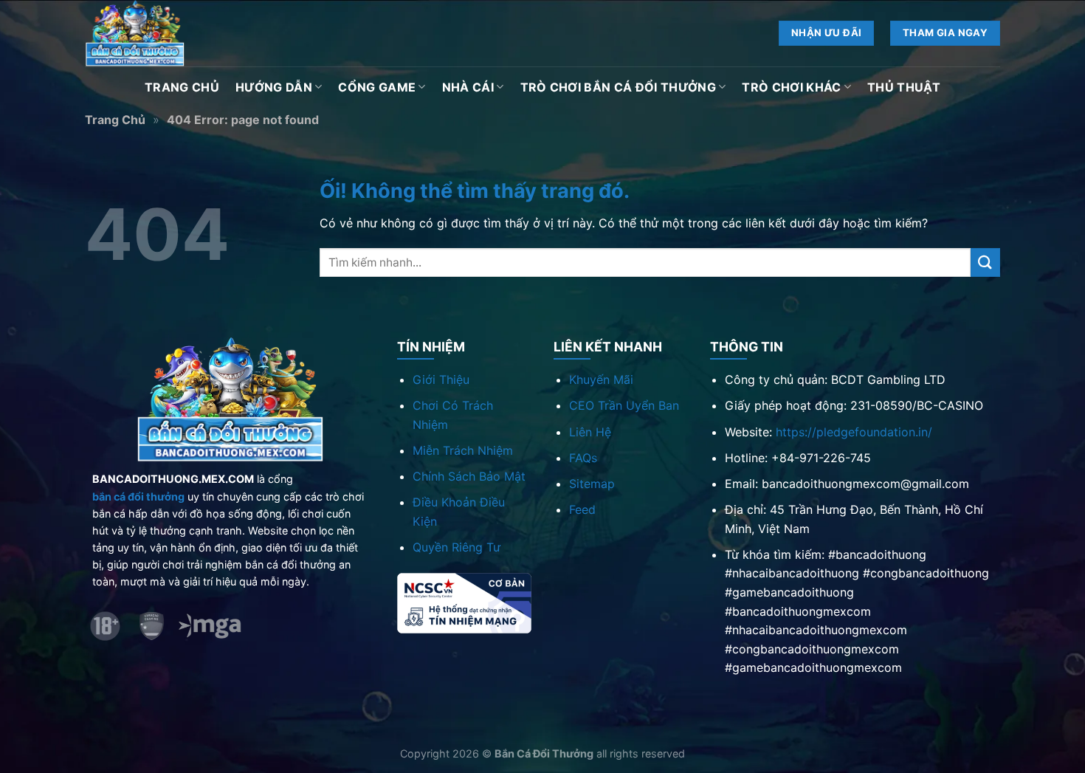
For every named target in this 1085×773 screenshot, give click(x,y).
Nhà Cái (468, 87)
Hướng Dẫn (273, 87)
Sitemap (592, 483)
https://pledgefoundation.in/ (854, 432)
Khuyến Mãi (601, 379)
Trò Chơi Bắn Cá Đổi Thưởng (618, 87)
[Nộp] (985, 262)
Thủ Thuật (903, 87)
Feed (582, 509)
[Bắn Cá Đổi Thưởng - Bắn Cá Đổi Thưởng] (158, 33)
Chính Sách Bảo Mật (469, 476)
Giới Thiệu (441, 379)
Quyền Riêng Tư (456, 547)
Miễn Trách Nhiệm (463, 450)
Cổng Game (377, 87)
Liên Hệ (590, 432)
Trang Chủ (182, 87)
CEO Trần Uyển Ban (624, 405)
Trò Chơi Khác (791, 87)
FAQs (583, 457)
